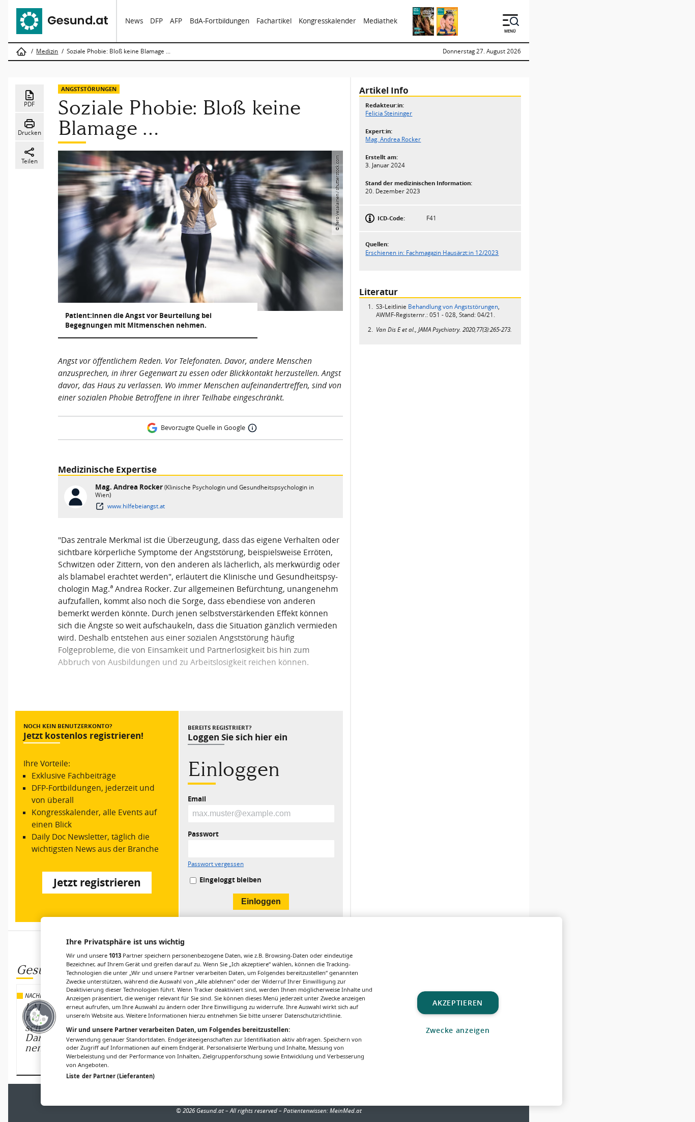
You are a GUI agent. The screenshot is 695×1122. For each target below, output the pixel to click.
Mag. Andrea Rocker (129, 487)
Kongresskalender (327, 20)
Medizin (47, 51)
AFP (176, 20)
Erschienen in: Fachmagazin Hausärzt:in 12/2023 (432, 252)
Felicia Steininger (388, 113)
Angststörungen (89, 88)
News (134, 20)
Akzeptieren (457, 1003)
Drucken (29, 132)
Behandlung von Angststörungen (453, 306)
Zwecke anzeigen (458, 1030)
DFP (156, 20)
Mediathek (380, 20)
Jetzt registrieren (97, 882)
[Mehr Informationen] (252, 428)
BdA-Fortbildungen (219, 20)
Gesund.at (210, 1110)
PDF (29, 104)
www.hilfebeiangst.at (136, 506)
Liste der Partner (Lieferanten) (110, 1076)
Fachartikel (274, 20)
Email (197, 799)
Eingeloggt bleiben (230, 880)
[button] (39, 1016)
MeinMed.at (346, 1110)
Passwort (203, 834)
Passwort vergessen (216, 864)
